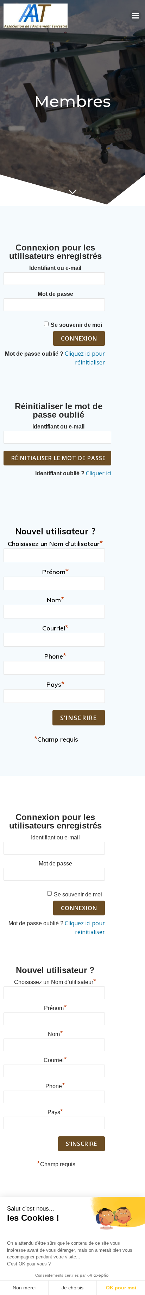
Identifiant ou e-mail (55, 268)
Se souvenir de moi (76, 325)
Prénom (55, 571)
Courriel (55, 627)
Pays (55, 683)
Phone (55, 655)
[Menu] (135, 16)
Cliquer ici (98, 473)
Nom (55, 599)
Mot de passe (55, 294)
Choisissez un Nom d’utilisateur (55, 543)
